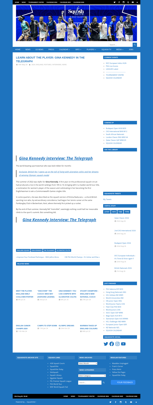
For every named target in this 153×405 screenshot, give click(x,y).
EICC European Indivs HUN (116, 63)
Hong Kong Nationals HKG (116, 292)
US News (39, 49)
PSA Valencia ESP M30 (114, 289)
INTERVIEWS (56, 64)
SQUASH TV (106, 49)
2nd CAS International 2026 (125, 230)
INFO (77, 49)
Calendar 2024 (51, 2)
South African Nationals (115, 134)
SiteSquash (54, 372)
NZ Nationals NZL (113, 327)
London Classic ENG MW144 (117, 137)
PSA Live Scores (112, 66)
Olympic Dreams (66, 326)
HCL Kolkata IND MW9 (114, 295)
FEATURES (48, 64)
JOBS (131, 49)
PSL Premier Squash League (60, 381)
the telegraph (49, 250)
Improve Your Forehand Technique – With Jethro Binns (38, 257)
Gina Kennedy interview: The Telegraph (56, 158)
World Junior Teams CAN (115, 304)
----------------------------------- (116, 72)
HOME (17, 2)
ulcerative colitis (63, 250)
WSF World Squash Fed (59, 387)
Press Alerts (116, 369)
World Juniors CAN (113, 310)
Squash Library (55, 375)
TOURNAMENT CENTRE (115, 75)
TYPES (127, 212)
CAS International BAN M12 (116, 131)
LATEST (106, 212)
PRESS (51, 49)
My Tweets (107, 199)
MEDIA (119, 49)
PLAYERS (90, 49)
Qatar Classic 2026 (121, 218)
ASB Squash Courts (57, 363)
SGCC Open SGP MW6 (114, 313)
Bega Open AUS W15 (114, 316)
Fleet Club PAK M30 (113, 307)
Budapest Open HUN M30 (116, 128)
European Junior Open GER (116, 324)
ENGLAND (39, 64)
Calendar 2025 (65, 2)
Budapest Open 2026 (122, 243)
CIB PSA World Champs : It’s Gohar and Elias (82, 257)
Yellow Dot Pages (118, 372)
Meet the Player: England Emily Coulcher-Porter (24, 294)
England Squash (23, 250)
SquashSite (54, 366)
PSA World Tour (56, 384)
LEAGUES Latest (112, 69)
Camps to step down (47, 326)
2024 (33, 64)
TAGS (120, 212)
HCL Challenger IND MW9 (116, 321)
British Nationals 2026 (123, 268)
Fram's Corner (117, 366)
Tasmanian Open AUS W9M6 (117, 318)
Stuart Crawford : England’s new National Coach (89, 294)
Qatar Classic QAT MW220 (116, 140)
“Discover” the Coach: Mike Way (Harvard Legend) (45, 294)
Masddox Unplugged (120, 363)
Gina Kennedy (36, 250)
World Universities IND (115, 298)
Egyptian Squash (56, 378)
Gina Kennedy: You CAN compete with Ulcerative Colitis (67, 294)
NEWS (24, 2)
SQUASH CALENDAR (114, 78)
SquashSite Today (56, 369)
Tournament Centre (36, 2)
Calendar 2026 (78, 2)
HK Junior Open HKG (114, 301)
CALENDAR (63, 49)
